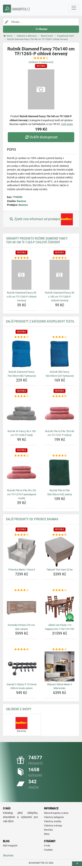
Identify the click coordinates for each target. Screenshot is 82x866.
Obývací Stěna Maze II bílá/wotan (59, 686)
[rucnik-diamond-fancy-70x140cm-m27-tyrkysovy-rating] (21, 337)
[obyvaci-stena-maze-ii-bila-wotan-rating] (59, 649)
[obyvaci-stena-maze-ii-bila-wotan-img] (59, 666)
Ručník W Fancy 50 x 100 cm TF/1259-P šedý (22, 433)
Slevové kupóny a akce (56, 813)
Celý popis (67, 124)
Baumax (21, 201)
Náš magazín (10, 845)
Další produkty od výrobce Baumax (32, 519)
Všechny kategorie (54, 817)
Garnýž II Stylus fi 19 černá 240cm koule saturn (21, 686)
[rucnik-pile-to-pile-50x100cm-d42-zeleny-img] (59, 472)
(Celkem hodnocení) (41, 62)
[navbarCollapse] (74, 8)
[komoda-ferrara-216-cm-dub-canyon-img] (21, 607)
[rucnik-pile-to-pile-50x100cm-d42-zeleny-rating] (59, 456)
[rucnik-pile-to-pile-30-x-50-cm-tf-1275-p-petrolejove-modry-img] (21, 472)
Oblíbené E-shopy (18, 709)
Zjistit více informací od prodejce (37, 219)
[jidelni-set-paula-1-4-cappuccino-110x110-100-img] (59, 607)
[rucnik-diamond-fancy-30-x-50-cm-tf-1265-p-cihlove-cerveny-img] (21, 275)
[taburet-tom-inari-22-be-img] (59, 552)
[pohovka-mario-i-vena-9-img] (21, 552)
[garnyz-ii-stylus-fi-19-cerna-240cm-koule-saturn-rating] (21, 649)
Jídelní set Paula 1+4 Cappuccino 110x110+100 (59, 626)
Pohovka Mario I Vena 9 (21, 569)
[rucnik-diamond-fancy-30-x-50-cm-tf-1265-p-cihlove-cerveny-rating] (21, 258)
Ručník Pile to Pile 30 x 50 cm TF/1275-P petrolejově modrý (21, 494)
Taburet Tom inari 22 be (59, 569)
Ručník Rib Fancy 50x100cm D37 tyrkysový (60, 373)
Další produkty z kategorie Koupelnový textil (40, 321)
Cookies (48, 849)
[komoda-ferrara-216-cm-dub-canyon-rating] (21, 590)
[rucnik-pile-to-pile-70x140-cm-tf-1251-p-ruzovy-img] (59, 413)
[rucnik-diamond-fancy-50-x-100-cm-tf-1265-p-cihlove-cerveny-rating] (59, 258)
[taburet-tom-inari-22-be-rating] (59, 535)
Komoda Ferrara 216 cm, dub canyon (21, 626)
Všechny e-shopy (53, 825)
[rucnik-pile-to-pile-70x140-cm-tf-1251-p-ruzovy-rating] (59, 396)
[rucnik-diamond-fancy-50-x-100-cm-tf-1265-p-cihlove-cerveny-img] (59, 275)
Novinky (48, 829)
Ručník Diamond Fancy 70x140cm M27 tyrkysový (21, 373)
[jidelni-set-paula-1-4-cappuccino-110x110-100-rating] (59, 590)
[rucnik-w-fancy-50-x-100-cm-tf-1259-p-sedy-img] (21, 413)
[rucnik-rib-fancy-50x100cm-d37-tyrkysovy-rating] (59, 337)
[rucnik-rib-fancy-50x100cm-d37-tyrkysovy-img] (59, 354)
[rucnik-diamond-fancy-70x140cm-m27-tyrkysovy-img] (21, 354)
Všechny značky (52, 821)
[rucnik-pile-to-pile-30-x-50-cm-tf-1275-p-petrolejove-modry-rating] (21, 456)
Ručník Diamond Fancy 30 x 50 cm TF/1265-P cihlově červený (21, 296)
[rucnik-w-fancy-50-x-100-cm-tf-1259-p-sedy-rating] (21, 396)
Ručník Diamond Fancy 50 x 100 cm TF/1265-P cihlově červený (59, 296)
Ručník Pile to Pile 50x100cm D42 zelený (59, 492)
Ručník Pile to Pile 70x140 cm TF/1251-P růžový (59, 433)
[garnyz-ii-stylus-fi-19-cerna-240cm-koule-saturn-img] (21, 666)
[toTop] (77, 863)
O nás (47, 845)
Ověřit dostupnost (43, 137)
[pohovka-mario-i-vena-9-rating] (21, 535)
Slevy (47, 834)
